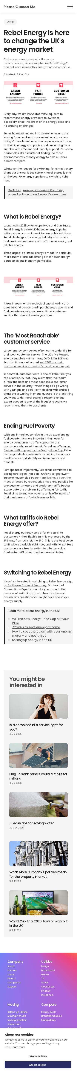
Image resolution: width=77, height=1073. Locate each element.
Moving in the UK (16, 1015)
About (10, 966)
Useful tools (14, 1024)
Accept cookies (37, 1065)
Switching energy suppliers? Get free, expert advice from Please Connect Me (37, 192)
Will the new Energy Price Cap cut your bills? (41, 621)
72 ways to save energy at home (36, 627)
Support (11, 986)
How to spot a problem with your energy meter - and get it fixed (42, 633)
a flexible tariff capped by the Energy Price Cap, (37, 448)
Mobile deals (48, 1020)
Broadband (48, 970)
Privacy (11, 978)
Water (44, 982)
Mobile (45, 974)
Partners (12, 970)
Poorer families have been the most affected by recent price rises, (38, 480)
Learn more (19, 1047)
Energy (45, 966)
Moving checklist (17, 1020)
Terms (11, 974)
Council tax (47, 986)
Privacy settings (38, 1056)
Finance (45, 990)
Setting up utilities (17, 1012)
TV (42, 978)
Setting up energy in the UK (32, 640)
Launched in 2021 (15, 225)
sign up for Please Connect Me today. (38, 583)
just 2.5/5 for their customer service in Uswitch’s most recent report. (37, 364)
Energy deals (48, 1012)
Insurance (47, 994)
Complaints (14, 982)
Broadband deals (51, 1015)
